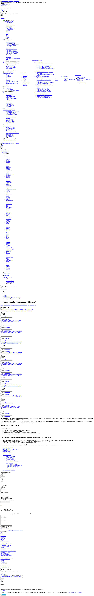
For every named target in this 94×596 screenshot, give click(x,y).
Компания (3, 534)
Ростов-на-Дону (9, 257)
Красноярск (8, 243)
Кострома (8, 191)
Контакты (88, 79)
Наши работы (78, 75)
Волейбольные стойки (11, 112)
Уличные (8, 30)
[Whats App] (3, 291)
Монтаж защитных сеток (39, 70)
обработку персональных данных (15, 530)
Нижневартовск (9, 200)
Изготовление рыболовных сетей (44, 65)
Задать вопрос (4, 531)
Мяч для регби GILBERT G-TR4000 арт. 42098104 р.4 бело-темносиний (16, 310)
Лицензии (25, 77)
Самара (7, 259)
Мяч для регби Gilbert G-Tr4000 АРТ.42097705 (11, 343)
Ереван (7, 183)
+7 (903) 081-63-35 (5, 5)
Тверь (7, 224)
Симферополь (9, 213)
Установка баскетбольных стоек (44, 91)
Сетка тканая (9, 103)
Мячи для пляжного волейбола (12, 133)
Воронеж (8, 163)
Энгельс (7, 234)
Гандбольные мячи (10, 129)
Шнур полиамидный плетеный (12, 90)
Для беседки (8, 76)
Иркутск (7, 237)
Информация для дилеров (6, 543)
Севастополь (8, 212)
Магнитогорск (9, 194)
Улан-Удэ (8, 227)
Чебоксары (8, 229)
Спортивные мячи (7, 126)
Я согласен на (12, 530)
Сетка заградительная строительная (10, 25)
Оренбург (8, 253)
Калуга (7, 187)
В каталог (3, 590)
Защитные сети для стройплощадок (11, 62)
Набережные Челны (10, 247)
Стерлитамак (8, 219)
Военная (8, 75)
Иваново (7, 184)
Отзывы (24, 78)
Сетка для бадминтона (11, 45)
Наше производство (26, 81)
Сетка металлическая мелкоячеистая (10, 97)
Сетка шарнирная (9, 104)
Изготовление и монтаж (37, 60)
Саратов (7, 261)
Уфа (6, 267)
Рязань (7, 258)
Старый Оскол (9, 217)
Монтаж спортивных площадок (44, 84)
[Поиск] (2, 15)
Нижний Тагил (9, 202)
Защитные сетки (81, 77)
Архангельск (8, 167)
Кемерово (8, 239)
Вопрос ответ (65, 81)
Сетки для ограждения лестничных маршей (11, 68)
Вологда (7, 178)
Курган (7, 192)
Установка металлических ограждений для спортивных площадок (45, 83)
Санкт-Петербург (9, 260)
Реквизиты (25, 76)
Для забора (8, 78)
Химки (7, 228)
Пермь (7, 255)
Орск (7, 206)
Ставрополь (8, 216)
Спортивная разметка (80, 81)
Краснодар (8, 242)
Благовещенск (9, 170)
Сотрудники (25, 85)
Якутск (7, 235)
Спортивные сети (7, 40)
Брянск (7, 173)
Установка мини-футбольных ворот (44, 95)
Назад (8, 156)
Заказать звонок (9, 283)
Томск (7, 263)
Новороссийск (9, 204)
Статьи (65, 79)
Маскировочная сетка (8, 73)
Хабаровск (8, 268)
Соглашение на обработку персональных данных (11, 576)
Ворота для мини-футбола (11, 114)
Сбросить (7, 501)
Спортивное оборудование (9, 110)
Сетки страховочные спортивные (10, 56)
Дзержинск (8, 181)
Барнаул (7, 160)
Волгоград (8, 162)
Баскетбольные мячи (10, 127)
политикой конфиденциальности (75, 592)
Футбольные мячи (10, 135)
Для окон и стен (9, 29)
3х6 (6, 74)
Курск (7, 193)
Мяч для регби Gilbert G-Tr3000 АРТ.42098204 (11, 386)
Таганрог (8, 222)
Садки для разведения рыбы (9, 139)
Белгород (8, 169)
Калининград (9, 186)
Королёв (7, 190)
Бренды (24, 79)
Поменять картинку (5, 528)
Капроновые (8, 27)
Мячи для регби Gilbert (5, 305)
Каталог (2, 18)
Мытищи (8, 198)
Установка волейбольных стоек (43, 90)
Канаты (7, 115)
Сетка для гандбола (10, 47)
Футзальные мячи (10, 136)
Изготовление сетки (38, 62)
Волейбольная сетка (10, 43)
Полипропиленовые (10, 28)
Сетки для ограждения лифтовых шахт (11, 70)
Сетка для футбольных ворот (12, 50)
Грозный (7, 179)
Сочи (7, 215)
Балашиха (8, 168)
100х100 (7, 37)
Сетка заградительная (8, 21)
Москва (7, 246)
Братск (7, 171)
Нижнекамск (8, 201)
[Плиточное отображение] (1, 308)
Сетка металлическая (7, 92)
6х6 (6, 31)
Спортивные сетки (81, 83)
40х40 (7, 35)
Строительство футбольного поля (44, 97)
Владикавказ (8, 175)
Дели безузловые (9, 89)
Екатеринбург (9, 182)
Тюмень (7, 265)
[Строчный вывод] (2, 308)
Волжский (8, 177)
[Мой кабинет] (1, 16)
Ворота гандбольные (10, 113)
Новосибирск (9, 251)
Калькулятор (72, 79)
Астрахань (8, 159)
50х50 (7, 36)
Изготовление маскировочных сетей (45, 64)
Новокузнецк (8, 250)
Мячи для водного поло (11, 130)
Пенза (7, 254)
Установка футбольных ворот (43, 96)
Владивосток (8, 161)
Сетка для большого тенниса (12, 46)
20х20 (7, 34)
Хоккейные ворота (10, 122)
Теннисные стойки (10, 120)
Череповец (8, 230)
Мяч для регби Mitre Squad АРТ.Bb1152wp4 (10, 407)
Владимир (8, 176)
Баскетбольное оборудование (12, 111)
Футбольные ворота (10, 121)
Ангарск (7, 166)
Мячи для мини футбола (11, 131)
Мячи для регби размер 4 (30, 305)
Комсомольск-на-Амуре (11, 189)
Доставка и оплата (57, 79)
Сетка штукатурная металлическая (10, 106)
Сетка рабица (9, 100)
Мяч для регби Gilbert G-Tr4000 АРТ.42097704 (11, 364)
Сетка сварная (9, 101)
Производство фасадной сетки (43, 67)
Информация (64, 76)
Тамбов (7, 223)
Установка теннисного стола (43, 88)
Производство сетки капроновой (44, 66)
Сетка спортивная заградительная (10, 23)
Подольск (8, 208)
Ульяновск (8, 266)
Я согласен (3, 594)
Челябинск (8, 269)
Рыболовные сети (7, 88)
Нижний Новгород (10, 249)
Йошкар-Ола (8, 185)
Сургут (7, 220)
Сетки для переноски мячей (12, 52)
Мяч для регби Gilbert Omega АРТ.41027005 (10, 321)
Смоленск (8, 214)
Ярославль (8, 270)
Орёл (7, 205)
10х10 (7, 32)
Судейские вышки (10, 119)
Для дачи (8, 77)
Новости (66, 78)
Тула (7, 225)
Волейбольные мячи (10, 128)
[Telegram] (3, 293)
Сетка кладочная (9, 93)
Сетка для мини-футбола (11, 49)
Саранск (7, 211)
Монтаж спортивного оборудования (42, 76)
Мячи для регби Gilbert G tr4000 (18, 305)
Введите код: (4, 527)
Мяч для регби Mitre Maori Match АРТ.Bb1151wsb (11, 396)
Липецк (7, 244)
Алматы (7, 164)
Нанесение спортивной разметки (41, 92)
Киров (7, 240)
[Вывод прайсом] (3, 308)
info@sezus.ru (3, 289)
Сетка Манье (8, 95)
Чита (7, 231)
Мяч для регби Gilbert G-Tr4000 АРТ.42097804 (11, 353)
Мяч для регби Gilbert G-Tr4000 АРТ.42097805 (11, 332)
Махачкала (8, 245)
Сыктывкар (8, 221)
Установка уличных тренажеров (44, 78)
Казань (7, 238)
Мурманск (8, 197)
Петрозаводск (9, 207)
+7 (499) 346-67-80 (6, 4)
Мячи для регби (9, 134)
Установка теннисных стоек (43, 89)
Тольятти (8, 262)
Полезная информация (5, 559)
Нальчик (7, 199)
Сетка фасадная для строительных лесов (10, 66)
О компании (23, 72)
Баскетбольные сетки (10, 42)
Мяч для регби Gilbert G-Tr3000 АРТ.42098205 (11, 375)
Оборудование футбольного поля (41, 93)
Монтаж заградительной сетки (43, 77)
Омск (7, 252)
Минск (7, 196)
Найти (2, 579)
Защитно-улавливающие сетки (12, 64)
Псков (7, 209)
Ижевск (7, 236)
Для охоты (8, 80)
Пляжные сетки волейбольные (12, 44)
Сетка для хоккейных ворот (12, 51)
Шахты (7, 232)
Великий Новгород (10, 174)
